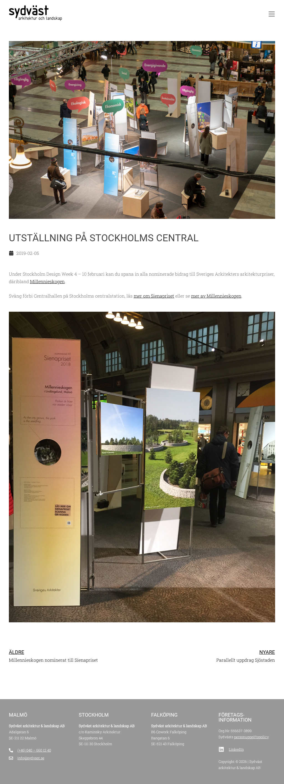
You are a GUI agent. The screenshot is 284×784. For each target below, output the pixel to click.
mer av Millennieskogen (216, 296)
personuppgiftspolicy (251, 737)
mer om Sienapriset (154, 296)
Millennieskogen (47, 281)
